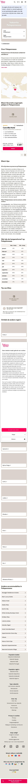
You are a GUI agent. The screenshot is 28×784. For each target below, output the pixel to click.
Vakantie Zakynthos (14, 674)
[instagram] (10, 747)
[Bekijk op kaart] (14, 85)
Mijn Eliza (14, 737)
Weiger (13, 434)
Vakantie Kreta (14, 671)
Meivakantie (14, 688)
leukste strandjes (21, 209)
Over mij (14, 701)
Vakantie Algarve (14, 678)
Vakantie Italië (14, 661)
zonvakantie (6, 204)
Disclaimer (14, 727)
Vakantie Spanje (14, 659)
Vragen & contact (14, 734)
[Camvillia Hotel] (13, 130)
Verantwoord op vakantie (14, 703)
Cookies (14, 720)
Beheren (13, 439)
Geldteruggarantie (14, 739)
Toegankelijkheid (14, 722)
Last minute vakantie (14, 686)
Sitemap (14, 710)
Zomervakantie (14, 691)
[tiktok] (17, 747)
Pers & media (14, 707)
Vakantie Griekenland (14, 657)
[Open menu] (25, 2)
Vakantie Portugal (14, 664)
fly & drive (4, 191)
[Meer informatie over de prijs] (22, 144)
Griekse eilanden (5, 65)
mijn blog (8, 313)
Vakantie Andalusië (14, 676)
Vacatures (14, 705)
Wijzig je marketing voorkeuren (14, 724)
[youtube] (23, 747)
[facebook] (4, 747)
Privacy (14, 718)
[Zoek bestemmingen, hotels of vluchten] (14, 2)
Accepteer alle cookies (13, 430)
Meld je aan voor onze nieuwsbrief (14, 741)
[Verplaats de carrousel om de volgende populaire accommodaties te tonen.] (25, 155)
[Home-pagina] (3, 2)
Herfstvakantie (14, 693)
